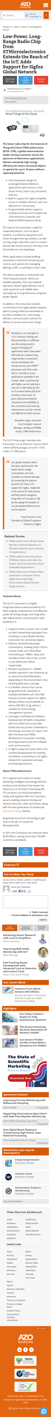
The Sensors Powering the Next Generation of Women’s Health (33, 1029)
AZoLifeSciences (33, 1234)
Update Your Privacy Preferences (27, 1408)
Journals (11, 1274)
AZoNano (11, 1223)
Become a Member (16, 1289)
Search (10, 1285)
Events (29, 1255)
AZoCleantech (13, 1230)
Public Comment (40, 912)
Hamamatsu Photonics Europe (21, 1140)
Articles (10, 1255)
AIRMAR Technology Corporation (22, 1121)
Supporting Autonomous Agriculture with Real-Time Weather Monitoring (25, 1115)
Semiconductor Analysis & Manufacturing (28, 1189)
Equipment (12, 1259)
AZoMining (31, 1219)
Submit (43, 919)
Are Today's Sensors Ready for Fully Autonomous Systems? (33, 1016)
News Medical (32, 1230)
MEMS (14, 336)
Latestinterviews (9, 927)
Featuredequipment (25, 927)
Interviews (12, 1266)
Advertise (11, 1296)
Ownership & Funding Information (13, 1317)
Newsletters (31, 1266)
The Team (30, 1277)
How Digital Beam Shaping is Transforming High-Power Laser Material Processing (22, 1132)
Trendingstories (41, 927)
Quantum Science (23, 1173)
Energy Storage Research (27, 1159)
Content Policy (13, 1310)
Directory (11, 1270)
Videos (10, 1262)
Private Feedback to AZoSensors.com (30, 915)
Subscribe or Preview (24, 1162)
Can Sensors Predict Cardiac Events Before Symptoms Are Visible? (33, 1042)
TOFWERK (12, 1107)
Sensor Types (32, 1262)
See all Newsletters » (13, 1201)
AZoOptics (11, 1234)
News (16, 26)
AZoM (9, 1219)
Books (28, 1251)
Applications (31, 1259)
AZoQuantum (32, 1223)
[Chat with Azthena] (44, 1411)
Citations (10, 865)
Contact (10, 1292)
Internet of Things (12, 811)
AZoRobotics (12, 1227)
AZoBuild (11, 1238)
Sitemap (29, 1274)
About (9, 1281)
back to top (41, 1328)
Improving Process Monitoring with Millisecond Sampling (24, 1101)
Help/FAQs (30, 1270)
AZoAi (28, 1227)
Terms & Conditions (16, 1300)
